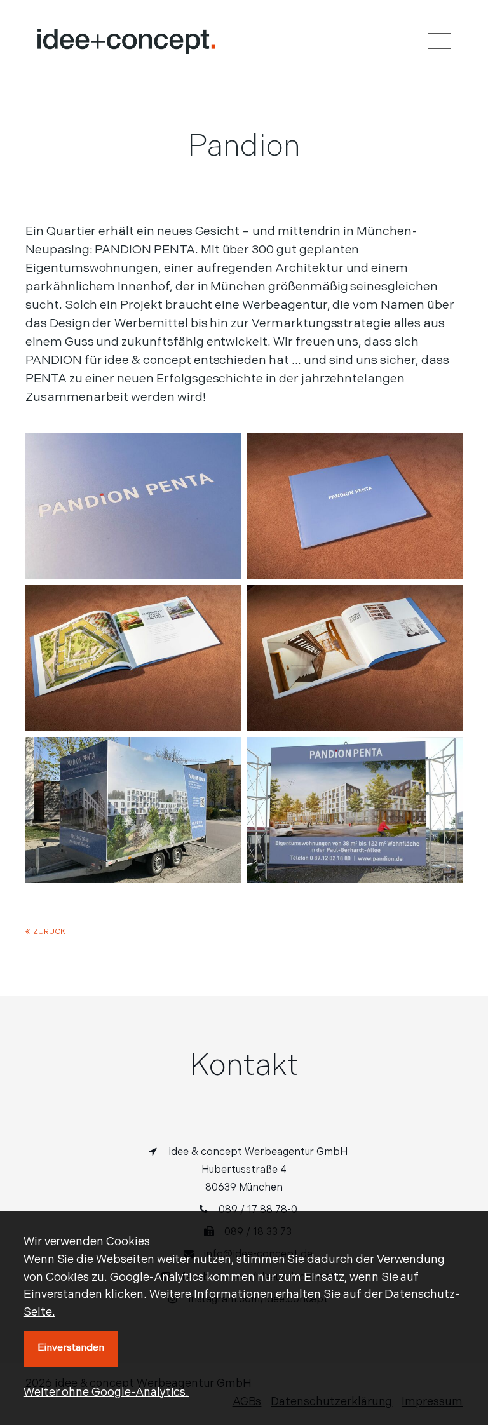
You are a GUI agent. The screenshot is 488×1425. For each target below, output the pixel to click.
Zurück (49, 932)
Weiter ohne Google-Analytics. (106, 1393)
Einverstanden (70, 1348)
